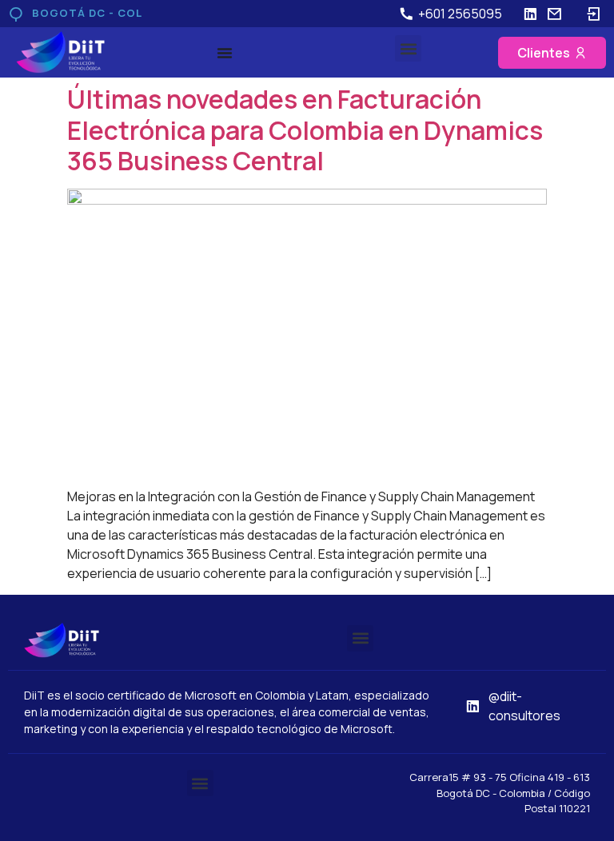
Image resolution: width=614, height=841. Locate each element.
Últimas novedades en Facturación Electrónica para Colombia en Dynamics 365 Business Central (305, 130)
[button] (408, 48)
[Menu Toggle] (225, 53)
